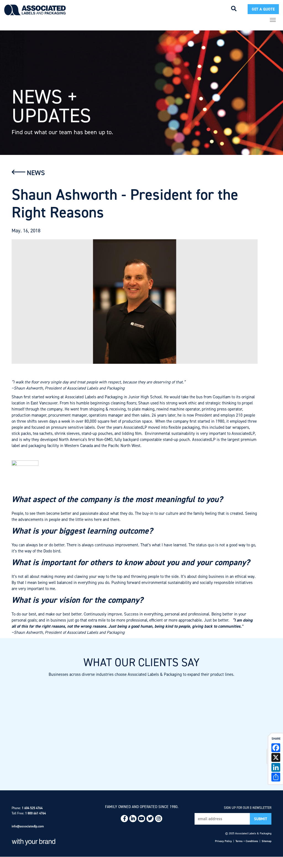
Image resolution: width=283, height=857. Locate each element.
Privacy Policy (223, 841)
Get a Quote (263, 9)
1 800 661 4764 (35, 813)
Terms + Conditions (246, 841)
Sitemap (266, 841)
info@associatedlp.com (28, 826)
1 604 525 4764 (32, 808)
